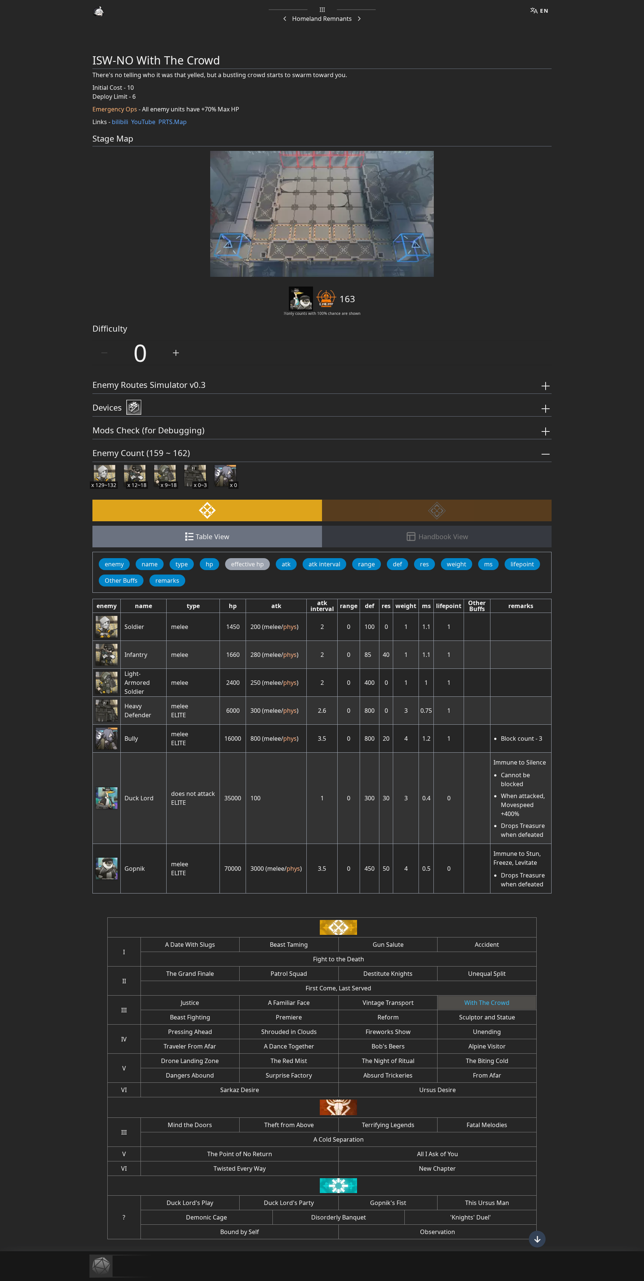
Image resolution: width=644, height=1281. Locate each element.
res (424, 564)
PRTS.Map (172, 122)
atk (286, 564)
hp (209, 564)
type (182, 564)
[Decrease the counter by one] (104, 353)
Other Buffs (121, 580)
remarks (167, 580)
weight (456, 564)
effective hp (247, 564)
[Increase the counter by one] (176, 353)
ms (488, 564)
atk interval (324, 564)
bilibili (120, 122)
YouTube (143, 122)
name (150, 564)
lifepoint (522, 564)
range (366, 564)
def (397, 564)
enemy (114, 564)
